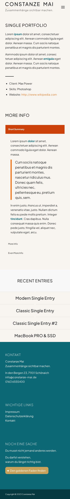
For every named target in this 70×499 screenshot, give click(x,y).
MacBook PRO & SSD (35, 335)
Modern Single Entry (35, 298)
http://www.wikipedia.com (39, 94)
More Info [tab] (13, 243)
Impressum (12, 411)
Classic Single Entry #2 (35, 323)
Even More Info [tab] (15, 253)
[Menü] (63, 7)
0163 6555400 (15, 381)
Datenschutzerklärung (19, 416)
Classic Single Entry (35, 310)
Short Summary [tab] (16, 129)
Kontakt (10, 420)
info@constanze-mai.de (21, 377)
